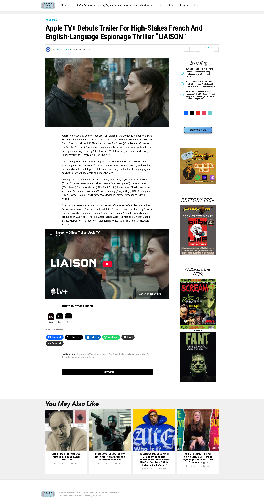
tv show (76, 357)
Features (184, 5)
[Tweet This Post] (191, 49)
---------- (198, 330)
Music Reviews (142, 5)
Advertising (103, 493)
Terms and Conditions (66, 493)
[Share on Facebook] (186, 49)
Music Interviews (165, 5)
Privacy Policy (82, 493)
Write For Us (114, 493)
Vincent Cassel (88, 357)
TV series (66, 357)
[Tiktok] (210, 113)
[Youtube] (198, 113)
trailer (143, 354)
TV (148, 354)
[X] (192, 113)
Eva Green (113, 354)
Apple (65, 135)
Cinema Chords (62, 49)
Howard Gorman (60, 463)
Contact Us (93, 493)
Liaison (122, 354)
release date (133, 354)
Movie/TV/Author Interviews (113, 5)
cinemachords (101, 354)
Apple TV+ (88, 354)
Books (197, 5)
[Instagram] (204, 113)
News (64, 5)
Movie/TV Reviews (82, 5)
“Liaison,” (113, 135)
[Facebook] (186, 113)
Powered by (49, 330)
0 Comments (207, 48)
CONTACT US (198, 130)
